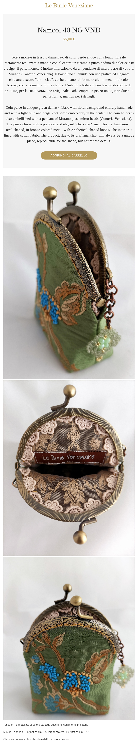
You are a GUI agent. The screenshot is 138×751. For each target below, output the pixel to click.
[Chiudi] (5, 5)
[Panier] (133, 5)
